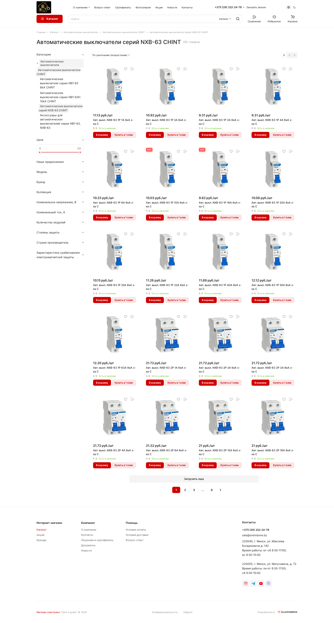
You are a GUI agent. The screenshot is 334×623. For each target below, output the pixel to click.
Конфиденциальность (165, 612)
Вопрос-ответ (135, 540)
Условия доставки (137, 535)
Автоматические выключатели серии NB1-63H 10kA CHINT (60, 97)
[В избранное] (125, 69)
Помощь (132, 523)
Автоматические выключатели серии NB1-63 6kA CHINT (59, 83)
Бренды (41, 540)
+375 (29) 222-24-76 (228, 7)
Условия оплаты (136, 529)
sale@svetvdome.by (254, 535)
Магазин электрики (48, 612)
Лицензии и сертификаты (97, 540)
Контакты (87, 535)
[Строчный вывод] (289, 55)
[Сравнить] (132, 69)
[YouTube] (260, 583)
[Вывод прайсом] (294, 55)
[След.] (221, 490)
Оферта (187, 612)
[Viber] (268, 583)
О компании (88, 529)
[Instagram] (245, 583)
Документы (88, 545)
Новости (86, 550)
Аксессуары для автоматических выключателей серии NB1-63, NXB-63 (60, 121)
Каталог (42, 529)
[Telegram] (253, 583)
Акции (41, 535)
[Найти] (237, 19)
